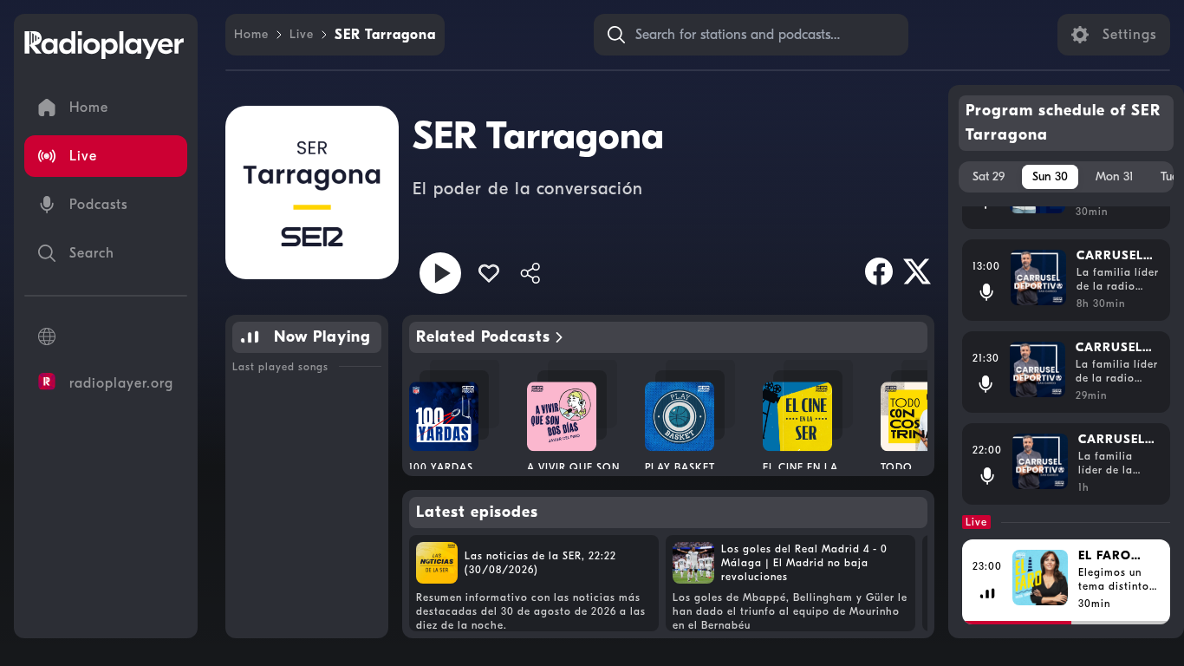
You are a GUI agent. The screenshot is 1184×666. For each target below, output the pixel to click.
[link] (251, 35)
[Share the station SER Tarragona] (530, 273)
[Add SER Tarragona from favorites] (489, 273)
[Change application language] (105, 336)
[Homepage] (104, 45)
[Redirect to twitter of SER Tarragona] (917, 271)
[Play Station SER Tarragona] (440, 273)
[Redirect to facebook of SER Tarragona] (879, 271)
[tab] (988, 177)
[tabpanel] (1066, 415)
